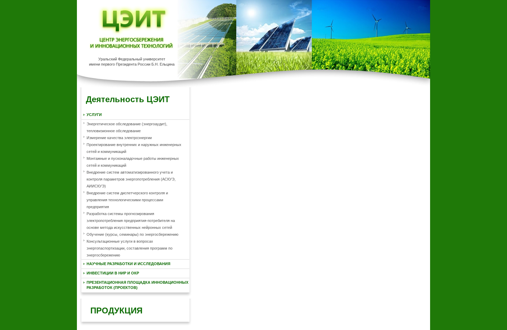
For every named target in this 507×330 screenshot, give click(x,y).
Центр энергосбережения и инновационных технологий (131, 27)
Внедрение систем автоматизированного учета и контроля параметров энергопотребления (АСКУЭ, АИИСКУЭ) (131, 179)
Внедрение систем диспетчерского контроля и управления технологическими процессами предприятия (127, 200)
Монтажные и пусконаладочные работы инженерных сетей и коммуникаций (133, 161)
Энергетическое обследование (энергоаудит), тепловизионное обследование (127, 127)
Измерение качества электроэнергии (119, 138)
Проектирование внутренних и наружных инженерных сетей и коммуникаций (134, 148)
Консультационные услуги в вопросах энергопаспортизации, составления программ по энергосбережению (129, 248)
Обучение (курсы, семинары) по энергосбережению (132, 234)
